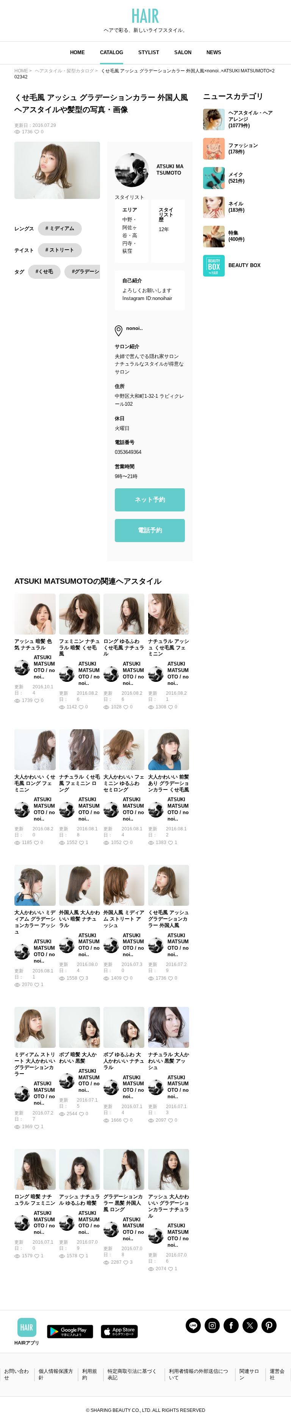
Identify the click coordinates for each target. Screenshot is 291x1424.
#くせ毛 (44, 271)
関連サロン (249, 1374)
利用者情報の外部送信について (198, 1374)
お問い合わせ (16, 1374)
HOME (77, 52)
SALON (182, 52)
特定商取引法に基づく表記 (132, 1374)
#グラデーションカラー (98, 271)
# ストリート (59, 250)
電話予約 (150, 530)
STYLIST (148, 52)
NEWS (214, 52)
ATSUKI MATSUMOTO (169, 170)
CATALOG (111, 52)
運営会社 (277, 1374)
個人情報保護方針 (56, 1374)
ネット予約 (150, 499)
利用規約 (89, 1374)
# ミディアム (59, 228)
